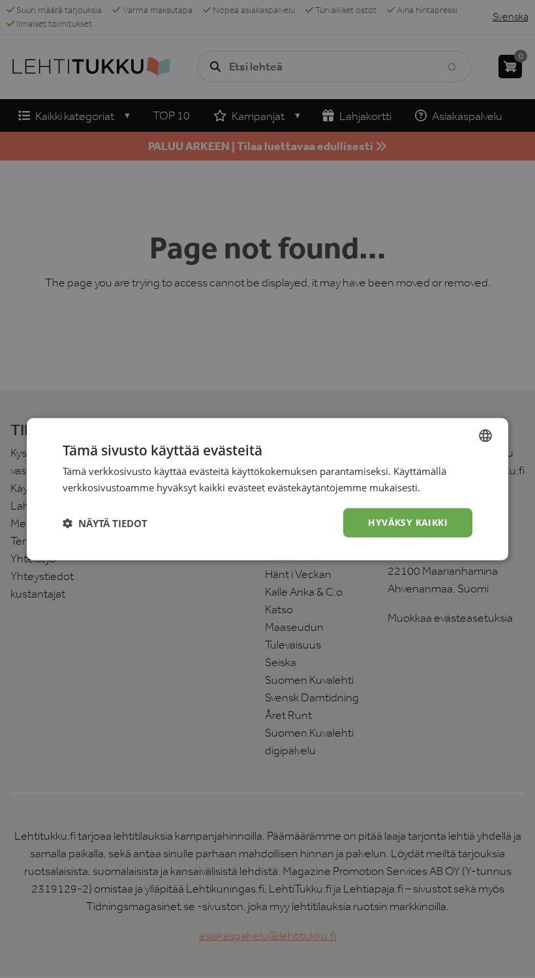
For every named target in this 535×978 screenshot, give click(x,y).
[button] (105, 522)
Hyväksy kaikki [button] (408, 522)
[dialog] (267, 489)
